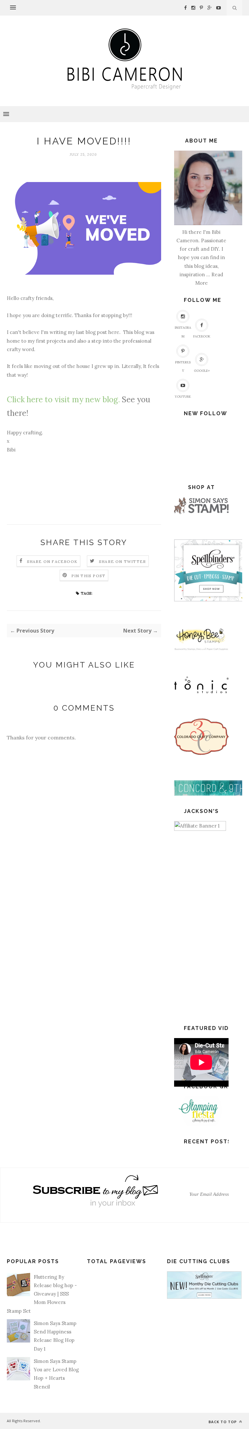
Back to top (223, 1421)
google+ (202, 371)
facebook (201, 336)
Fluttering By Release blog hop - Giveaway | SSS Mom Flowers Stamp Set (42, 1294)
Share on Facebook (52, 561)
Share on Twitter (122, 561)
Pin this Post (88, 575)
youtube (183, 396)
